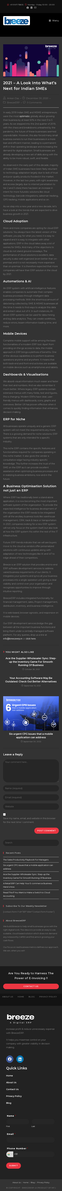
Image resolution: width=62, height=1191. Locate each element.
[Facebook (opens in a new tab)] (28, 7)
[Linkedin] (20, 1059)
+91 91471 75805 (17, 4)
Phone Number (17, 1148)
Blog (32, 997)
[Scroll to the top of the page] (58, 1003)
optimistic (24, 116)
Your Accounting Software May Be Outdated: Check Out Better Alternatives (31, 680)
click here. (31, 638)
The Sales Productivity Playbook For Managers (25, 859)
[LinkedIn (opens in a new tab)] (31, 7)
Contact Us (30, 986)
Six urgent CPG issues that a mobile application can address (31, 735)
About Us (7, 997)
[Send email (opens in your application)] (34, 7)
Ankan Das (13, 98)
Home (21, 997)
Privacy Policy (48, 997)
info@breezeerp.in (12, 638)
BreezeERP (13, 102)
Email (11, 1134)
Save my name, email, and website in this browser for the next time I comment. (29, 820)
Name (11, 1116)
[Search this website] (31, 842)
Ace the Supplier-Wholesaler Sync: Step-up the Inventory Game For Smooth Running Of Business (31, 662)
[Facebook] (9, 1059)
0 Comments (34, 102)
